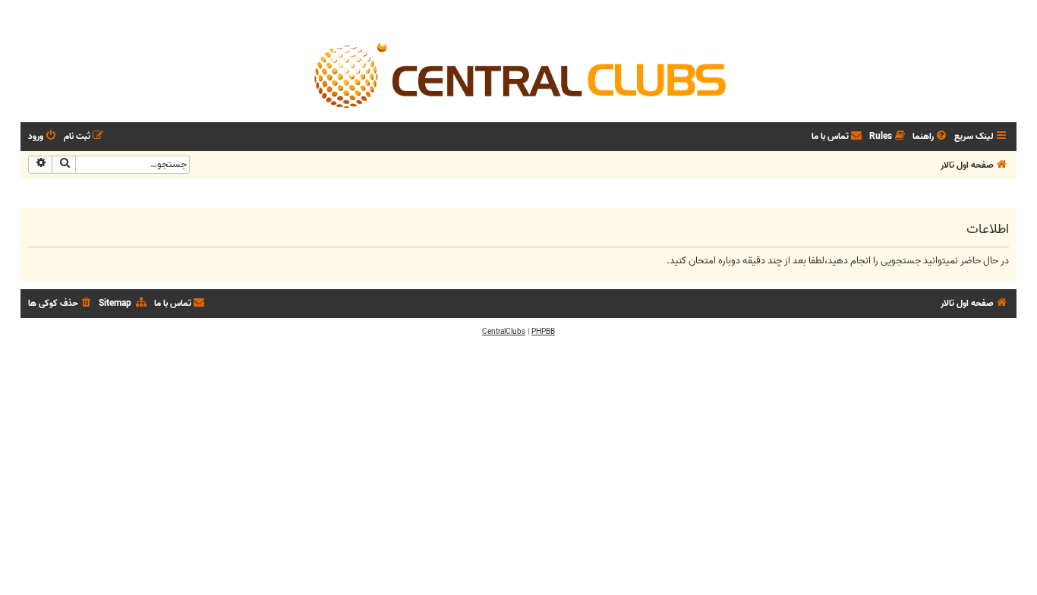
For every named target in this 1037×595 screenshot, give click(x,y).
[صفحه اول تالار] (518, 74)
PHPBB (543, 332)
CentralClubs (503, 332)
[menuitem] (930, 137)
